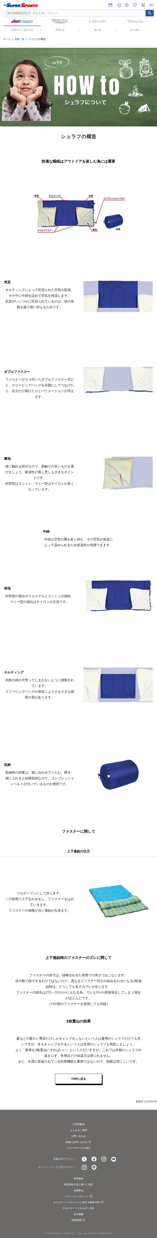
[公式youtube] (113, 1159)
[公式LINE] (94, 1167)
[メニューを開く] (151, 5)
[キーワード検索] (150, 13)
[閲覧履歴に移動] (127, 5)
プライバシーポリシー (76, 1196)
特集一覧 (20, 39)
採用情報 (76, 1220)
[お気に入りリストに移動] (134, 5)
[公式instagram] (103, 1159)
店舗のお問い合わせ (76, 1142)
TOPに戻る (78, 1079)
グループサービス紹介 (78, 1147)
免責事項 (78, 1190)
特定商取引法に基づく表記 (78, 1184)
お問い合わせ (78, 1136)
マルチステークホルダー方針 (78, 1208)
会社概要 (78, 1214)
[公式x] (84, 1159)
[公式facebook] (94, 1159)
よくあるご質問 (78, 1130)
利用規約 (78, 1178)
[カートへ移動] (143, 5)
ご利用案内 (78, 1124)
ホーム (7, 39)
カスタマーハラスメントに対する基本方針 (76, 1202)
